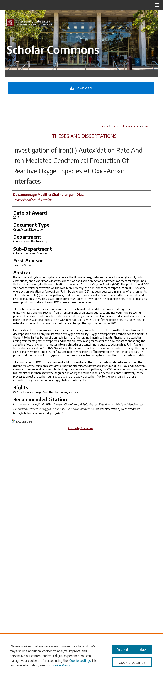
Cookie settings (80, 661)
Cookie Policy (61, 665)
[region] (81, 655)
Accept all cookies (131, 649)
